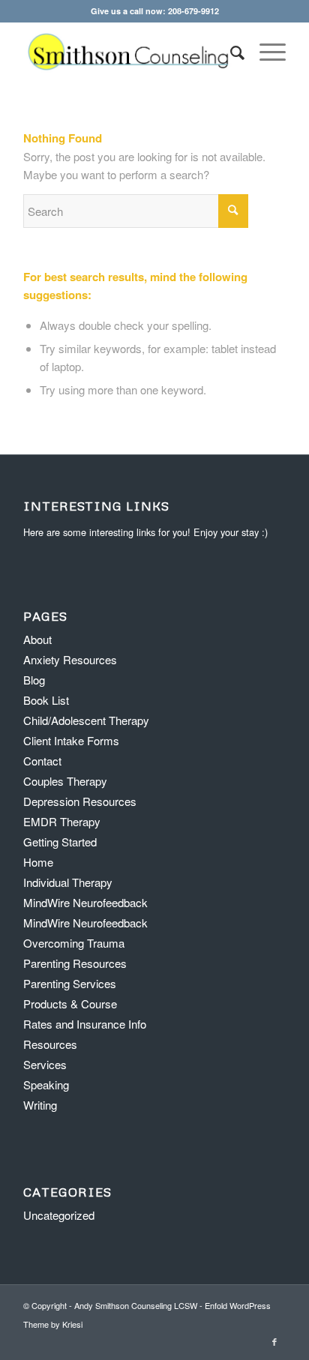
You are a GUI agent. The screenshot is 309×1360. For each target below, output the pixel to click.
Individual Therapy (67, 882)
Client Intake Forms (71, 740)
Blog (34, 679)
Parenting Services (69, 983)
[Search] (229, 52)
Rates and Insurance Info (84, 1024)
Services (45, 1064)
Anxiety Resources (70, 659)
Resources (50, 1044)
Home (38, 862)
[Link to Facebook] (274, 1341)
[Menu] (265, 52)
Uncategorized (58, 1215)
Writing (40, 1105)
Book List (46, 700)
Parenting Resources (75, 963)
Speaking (46, 1084)
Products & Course (70, 1003)
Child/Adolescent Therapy (86, 720)
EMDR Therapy (61, 821)
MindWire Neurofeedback (85, 902)
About (37, 639)
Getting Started (60, 841)
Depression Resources (79, 801)
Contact (42, 760)
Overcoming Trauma (73, 943)
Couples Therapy (65, 781)
